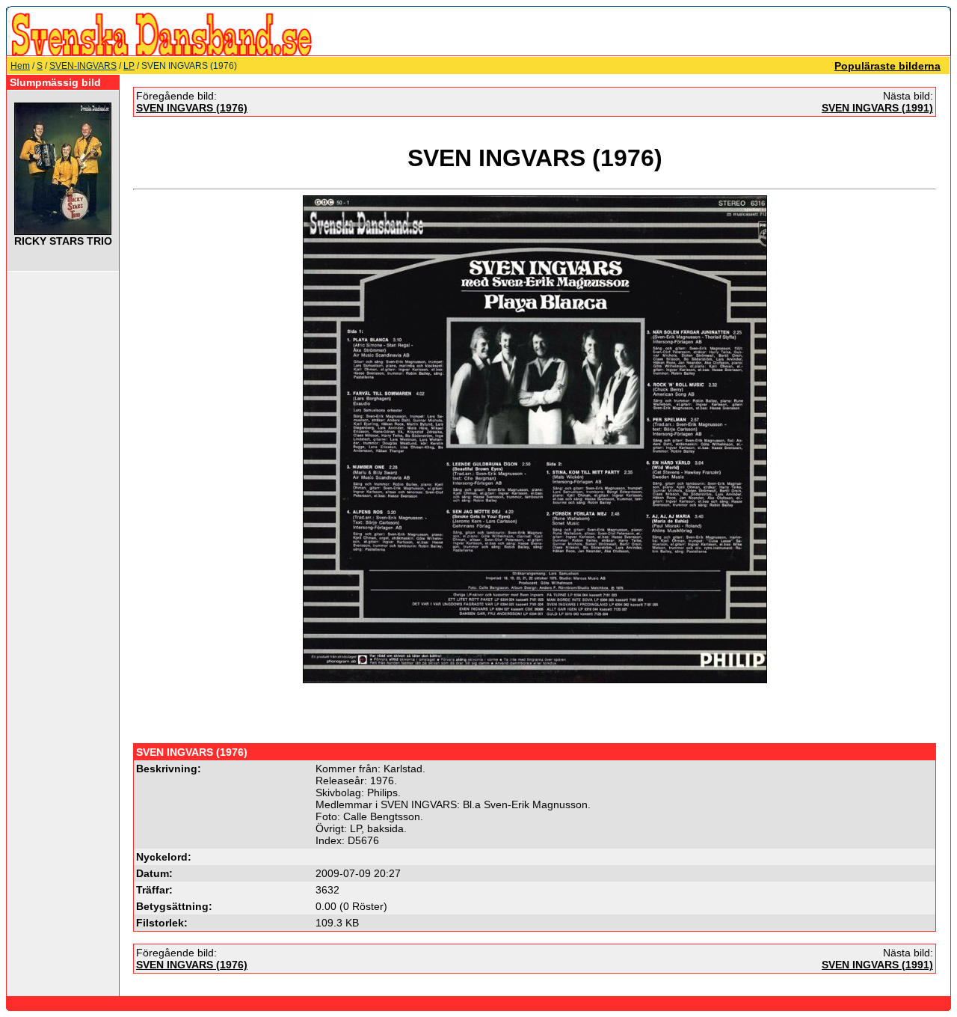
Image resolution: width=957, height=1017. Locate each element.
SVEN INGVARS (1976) (191, 108)
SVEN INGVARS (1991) (877, 108)
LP (129, 66)
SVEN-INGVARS (83, 66)
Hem (20, 66)
